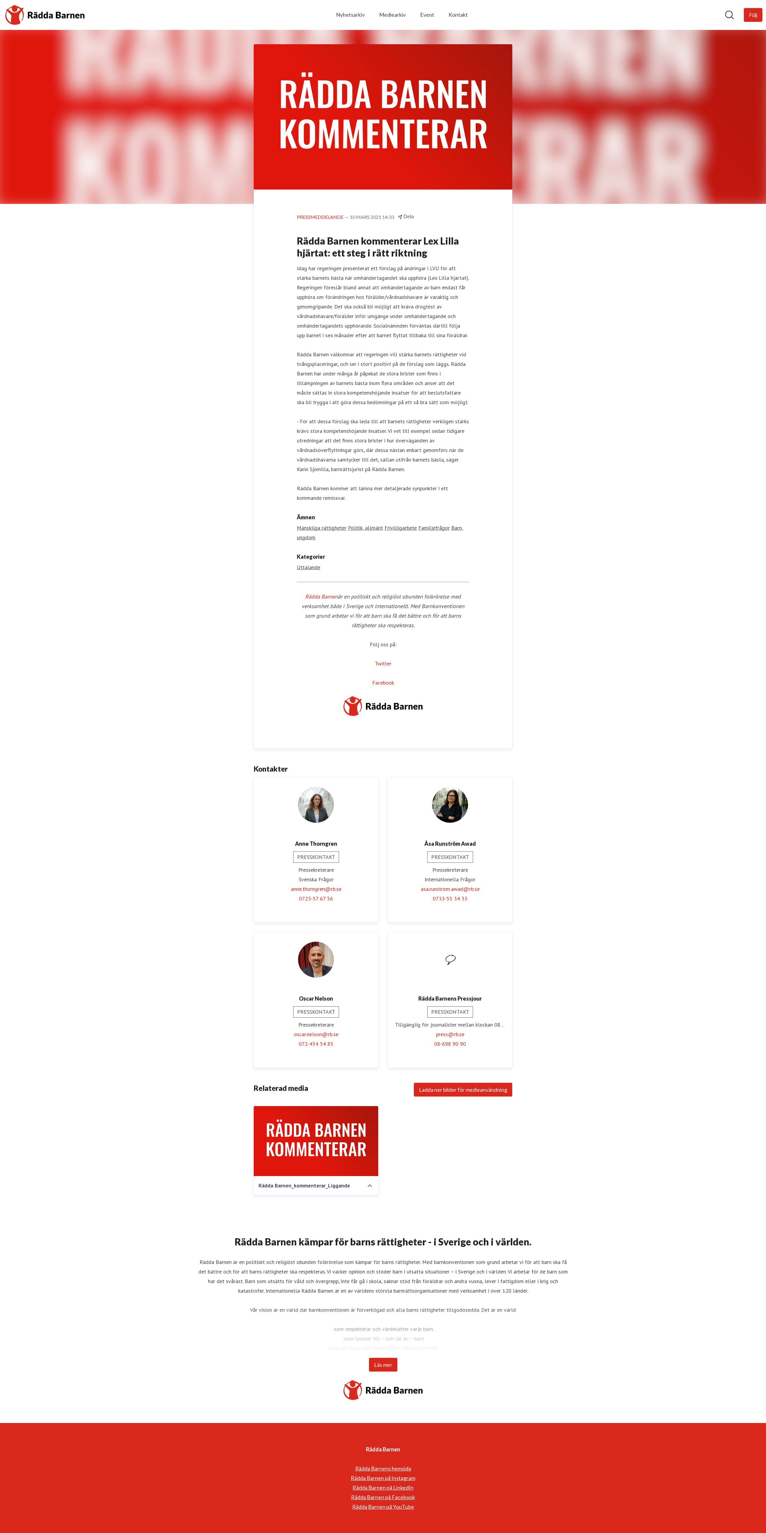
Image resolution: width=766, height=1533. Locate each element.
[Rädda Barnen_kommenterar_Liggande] (316, 1141)
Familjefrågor (434, 527)
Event (427, 14)
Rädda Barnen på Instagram (383, 1478)
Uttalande (308, 567)
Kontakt (458, 14)
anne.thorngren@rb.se (316, 888)
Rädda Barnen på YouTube (383, 1506)
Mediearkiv (392, 14)
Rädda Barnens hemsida (383, 1468)
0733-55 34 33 (450, 898)
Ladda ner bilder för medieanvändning (463, 1089)
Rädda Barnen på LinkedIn (383, 1487)
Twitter (383, 663)
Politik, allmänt (365, 527)
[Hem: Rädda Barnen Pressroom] (45, 15)
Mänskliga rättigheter (321, 527)
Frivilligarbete (400, 527)
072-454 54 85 (316, 1043)
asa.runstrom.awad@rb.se (450, 888)
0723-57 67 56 (316, 898)
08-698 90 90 (450, 1043)
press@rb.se (450, 1034)
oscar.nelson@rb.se (316, 1034)
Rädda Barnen (321, 596)
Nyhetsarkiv (350, 14)
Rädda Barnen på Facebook (383, 1497)
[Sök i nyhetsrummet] (729, 15)
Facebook (383, 682)
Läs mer (383, 1364)
